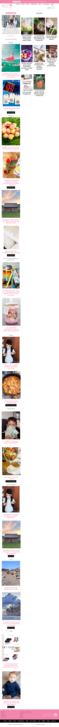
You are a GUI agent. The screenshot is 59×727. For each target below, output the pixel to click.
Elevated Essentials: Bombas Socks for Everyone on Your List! (11, 665)
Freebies (22, 717)
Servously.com (48, 724)
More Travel (11, 627)
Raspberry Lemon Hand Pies (11, 109)
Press (2, 713)
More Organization (10, 481)
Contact (26, 724)
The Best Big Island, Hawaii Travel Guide (11, 588)
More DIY (11, 556)
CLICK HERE (17, 1)
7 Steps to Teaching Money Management (11, 442)
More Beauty (11, 255)
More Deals (11, 707)
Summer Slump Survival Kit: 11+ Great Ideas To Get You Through (11, 75)
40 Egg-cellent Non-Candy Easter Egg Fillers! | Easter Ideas (26, 66)
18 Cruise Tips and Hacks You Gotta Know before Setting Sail (11, 623)
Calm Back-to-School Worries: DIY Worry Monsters (10, 367)
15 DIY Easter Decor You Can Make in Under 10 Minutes (39, 93)
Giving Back (3, 715)
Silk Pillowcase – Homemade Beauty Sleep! (11, 251)
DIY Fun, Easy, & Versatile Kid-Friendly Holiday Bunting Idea (51, 63)
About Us (22, 713)
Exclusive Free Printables (25, 711)
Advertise (3, 717)
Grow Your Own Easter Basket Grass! (51, 37)
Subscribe (3, 711)
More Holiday (11, 112)
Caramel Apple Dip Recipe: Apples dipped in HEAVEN (11, 148)
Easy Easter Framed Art (27, 93)
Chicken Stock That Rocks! (11, 478)
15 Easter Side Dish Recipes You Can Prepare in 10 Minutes (39, 38)
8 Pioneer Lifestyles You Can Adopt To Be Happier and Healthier (10, 221)
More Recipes (11, 187)
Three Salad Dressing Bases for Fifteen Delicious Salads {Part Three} (11, 183)
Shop (21, 715)
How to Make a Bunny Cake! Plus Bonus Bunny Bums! (27, 38)
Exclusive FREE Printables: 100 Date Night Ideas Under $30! (11, 329)
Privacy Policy (31, 724)
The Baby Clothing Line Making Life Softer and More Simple (11, 703)
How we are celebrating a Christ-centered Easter (39, 66)
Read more (11, 35)
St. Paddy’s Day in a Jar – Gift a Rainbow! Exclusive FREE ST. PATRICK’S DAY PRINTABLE (11, 293)
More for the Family (11, 405)
